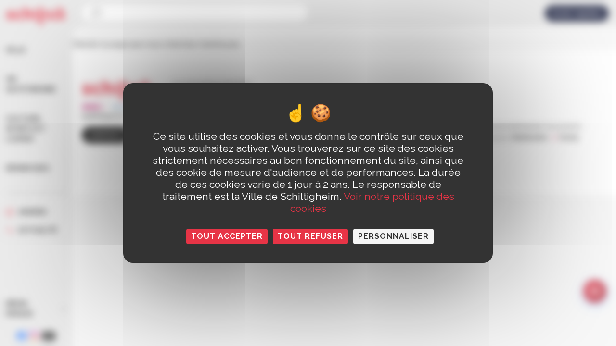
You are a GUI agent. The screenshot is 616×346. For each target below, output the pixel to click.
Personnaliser (393, 236)
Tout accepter (227, 236)
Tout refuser (310, 236)
